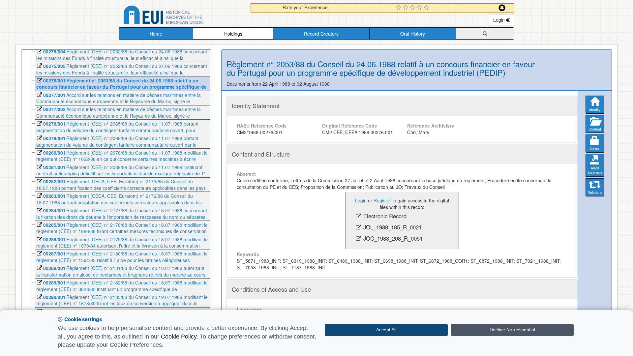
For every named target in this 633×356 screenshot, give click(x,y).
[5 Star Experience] (427, 8)
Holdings (233, 33)
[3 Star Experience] (413, 8)
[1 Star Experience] (399, 8)
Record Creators (321, 33)
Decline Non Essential (512, 329)
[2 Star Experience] (406, 8)
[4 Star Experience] (420, 8)
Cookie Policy (178, 336)
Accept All (386, 329)
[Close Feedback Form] (501, 8)
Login (499, 19)
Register (382, 200)
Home (156, 33)
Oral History (412, 33)
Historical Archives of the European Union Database (182, 16)
